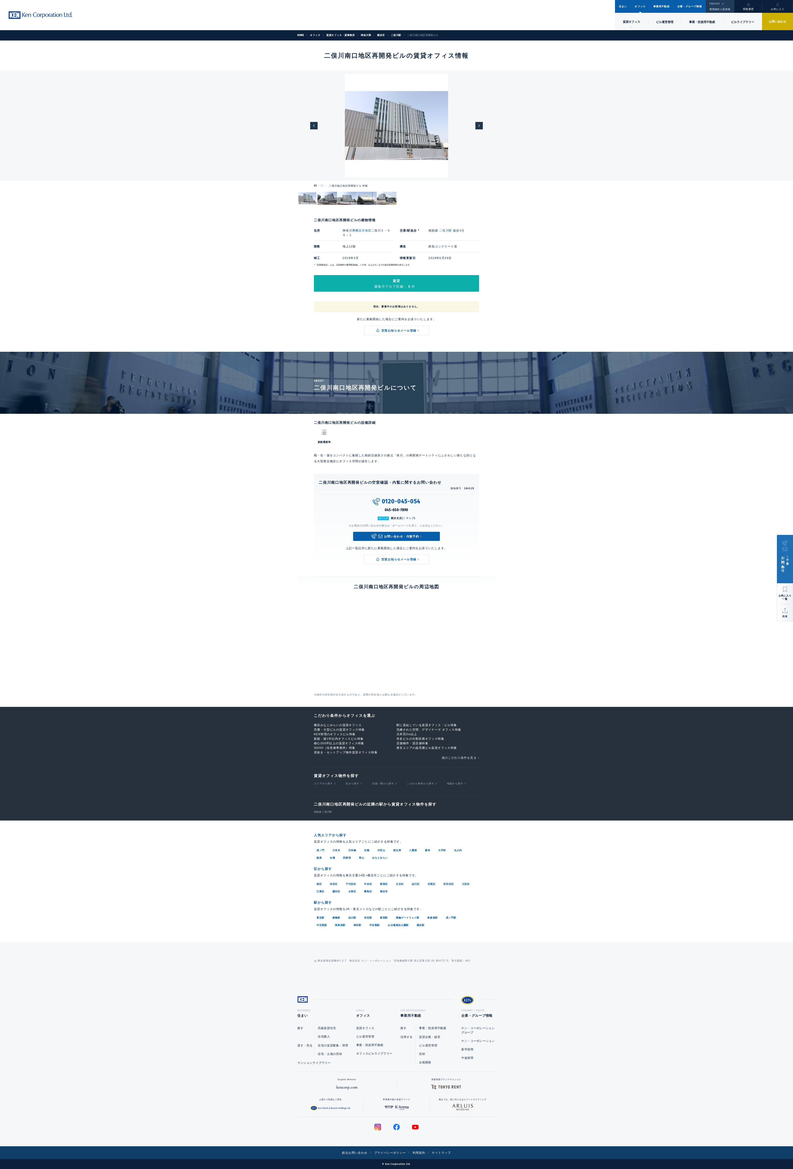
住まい (623, 6)
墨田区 (336, 891)
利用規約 (419, 1152)
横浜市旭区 (363, 230)
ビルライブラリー (742, 22)
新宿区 (384, 884)
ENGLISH (714, 3)
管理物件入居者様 (719, 9)
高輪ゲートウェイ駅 (407, 917)
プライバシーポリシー (390, 1152)
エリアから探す (323, 783)
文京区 (400, 884)
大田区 (466, 884)
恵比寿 (397, 850)
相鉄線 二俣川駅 (323, 811)
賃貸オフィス (365, 1028)
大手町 (442, 850)
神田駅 (357, 925)
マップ (410, 518)
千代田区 (351, 884)
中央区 (368, 884)
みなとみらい (380, 857)
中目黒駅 (322, 925)
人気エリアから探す (330, 835)
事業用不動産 (661, 6)
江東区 (320, 891)
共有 (785, 616)
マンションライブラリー (314, 1062)
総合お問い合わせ (354, 1152)
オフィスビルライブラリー (374, 1053)
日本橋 (352, 850)
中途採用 (467, 1057)
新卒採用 (467, 1049)
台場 (332, 857)
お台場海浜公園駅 (398, 925)
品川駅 (352, 917)
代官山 (381, 850)
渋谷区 (334, 884)
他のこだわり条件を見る (459, 757)
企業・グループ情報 (689, 6)
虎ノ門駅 (451, 917)
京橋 (366, 850)
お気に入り (778, 9)
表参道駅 (432, 917)
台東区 (352, 891)
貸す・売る (305, 1045)
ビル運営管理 (664, 22)
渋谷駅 (368, 917)
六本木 (336, 850)
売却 (422, 1054)
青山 (361, 857)
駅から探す (323, 902)
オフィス (640, 6)
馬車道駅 (340, 925)
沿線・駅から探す (383, 783)
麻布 (427, 850)
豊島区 (368, 891)
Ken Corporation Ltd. (40, 15)
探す (300, 1028)
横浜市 (384, 891)
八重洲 (413, 850)
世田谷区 (448, 884)
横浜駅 (421, 925)
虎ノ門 (320, 850)
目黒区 (432, 884)
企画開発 (425, 1062)
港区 (319, 884)
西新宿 (347, 857)
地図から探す (455, 783)
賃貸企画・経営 (429, 1037)
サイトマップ (441, 1152)
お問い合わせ (777, 21)
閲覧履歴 (748, 9)
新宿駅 (384, 917)
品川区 (416, 884)
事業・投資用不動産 (702, 22)
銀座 (319, 857)
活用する (406, 1037)
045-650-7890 (396, 510)
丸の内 (458, 850)
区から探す (352, 783)
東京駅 (320, 917)
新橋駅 (336, 917)
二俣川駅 (445, 230)
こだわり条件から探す (420, 783)
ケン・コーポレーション (478, 1041)
